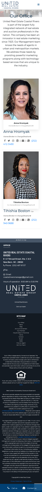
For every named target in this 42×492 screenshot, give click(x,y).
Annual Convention (21, 329)
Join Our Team (21, 345)
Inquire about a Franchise (21, 333)
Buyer (21, 339)
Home (21, 335)
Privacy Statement (16, 481)
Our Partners (21, 331)
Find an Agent (21, 343)
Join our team (21, 307)
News (21, 325)
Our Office (21, 323)
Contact (21, 337)
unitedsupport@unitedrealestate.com (13, 411)
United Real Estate (21, 302)
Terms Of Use (27, 481)
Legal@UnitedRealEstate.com (27, 437)
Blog (21, 327)
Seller (21, 341)
